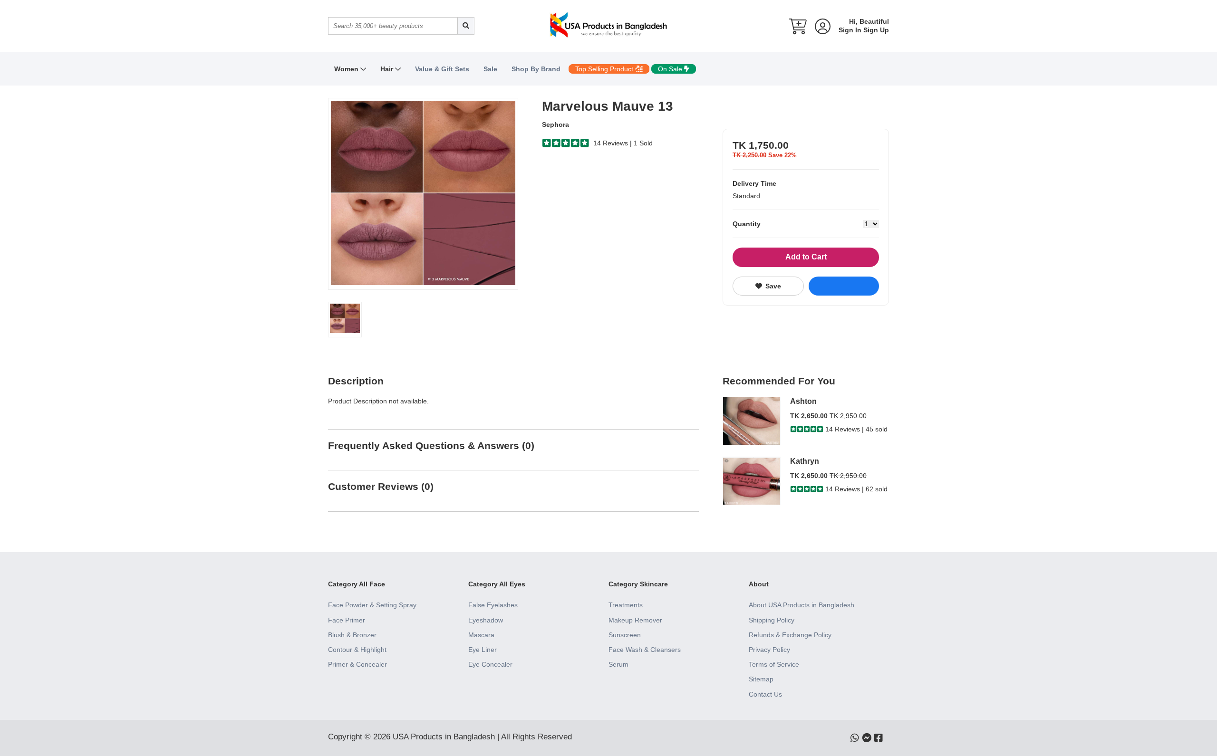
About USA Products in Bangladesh (801, 605)
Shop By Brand (536, 69)
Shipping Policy (771, 620)
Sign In (850, 30)
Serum (618, 664)
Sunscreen (624, 635)
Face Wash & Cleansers (644, 649)
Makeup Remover (635, 620)
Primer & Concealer (357, 664)
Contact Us (765, 694)
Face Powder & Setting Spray (372, 605)
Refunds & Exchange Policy (790, 635)
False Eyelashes (493, 605)
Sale (490, 69)
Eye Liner (482, 649)
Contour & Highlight (357, 649)
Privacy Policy (769, 649)
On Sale (671, 69)
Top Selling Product (605, 69)
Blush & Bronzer (352, 635)
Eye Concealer (490, 664)
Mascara (481, 635)
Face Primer (346, 620)
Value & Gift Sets (442, 69)
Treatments (625, 605)
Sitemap (761, 679)
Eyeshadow (485, 620)
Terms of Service (774, 664)
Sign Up (876, 30)
